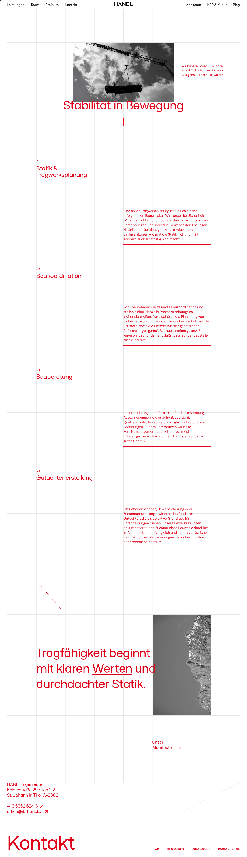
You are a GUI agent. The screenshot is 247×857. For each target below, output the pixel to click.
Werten (112, 668)
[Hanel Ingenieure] (123, 4)
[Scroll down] (123, 122)
